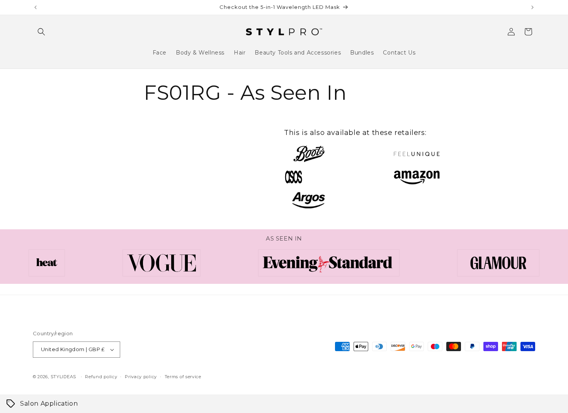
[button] (41, 31)
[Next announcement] (532, 7)
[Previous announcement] (35, 7)
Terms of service (183, 376)
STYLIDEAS (63, 376)
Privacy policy (141, 376)
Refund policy (101, 376)
